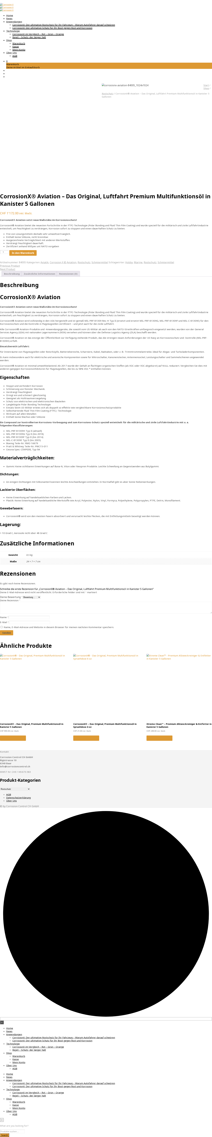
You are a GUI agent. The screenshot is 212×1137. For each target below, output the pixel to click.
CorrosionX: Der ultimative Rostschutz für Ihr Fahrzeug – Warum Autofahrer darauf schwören (63, 24)
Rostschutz (107, 93)
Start (206, 85)
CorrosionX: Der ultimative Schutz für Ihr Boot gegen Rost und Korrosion (52, 27)
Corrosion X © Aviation (63, 262)
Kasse (15, 46)
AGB (14, 55)
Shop (9, 40)
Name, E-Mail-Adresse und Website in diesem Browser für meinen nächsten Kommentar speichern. (59, 627)
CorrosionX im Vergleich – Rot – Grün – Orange (38, 34)
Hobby (129, 262)
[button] (7, 61)
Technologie (13, 30)
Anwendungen (14, 21)
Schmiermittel (100, 262)
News (9, 18)
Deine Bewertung (11, 597)
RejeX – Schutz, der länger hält (29, 37)
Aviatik (45, 262)
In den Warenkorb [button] (13, 738)
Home (9, 15)
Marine (138, 262)
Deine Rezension (10, 600)
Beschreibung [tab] (12, 273)
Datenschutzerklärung (18, 797)
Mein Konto (18, 49)
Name (4, 617)
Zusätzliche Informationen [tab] (39, 273)
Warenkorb (18, 43)
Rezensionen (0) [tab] (68, 273)
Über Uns (11, 52)
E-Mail (4, 622)
